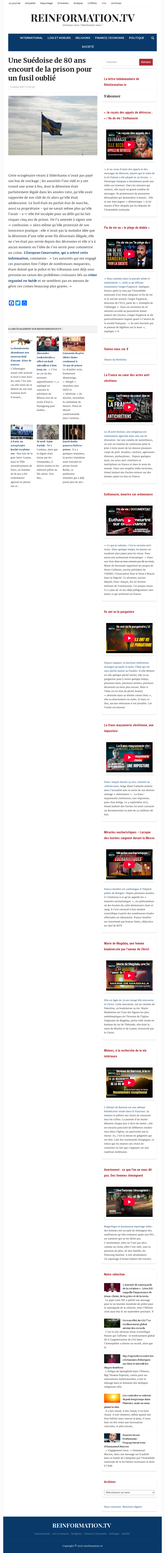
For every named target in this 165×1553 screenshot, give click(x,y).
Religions (83, 37)
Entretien (63, 3)
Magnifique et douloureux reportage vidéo (128, 1226)
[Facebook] (1, 17)
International (31, 37)
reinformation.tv (83, 17)
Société (88, 46)
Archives (116, 3)
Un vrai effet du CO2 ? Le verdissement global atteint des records (137, 1324)
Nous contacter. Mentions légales (123, 1506)
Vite (104, 3)
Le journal (14, 3)
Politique (136, 37)
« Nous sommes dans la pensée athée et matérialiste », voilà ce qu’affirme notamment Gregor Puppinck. (127, 282)
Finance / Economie (109, 37)
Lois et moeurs (59, 37)
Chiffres (92, 3)
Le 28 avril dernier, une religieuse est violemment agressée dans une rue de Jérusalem (125, 436)
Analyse (78, 3)
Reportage (46, 3)
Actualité (30, 3)
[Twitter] (1, 18)
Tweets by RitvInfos (115, 359)
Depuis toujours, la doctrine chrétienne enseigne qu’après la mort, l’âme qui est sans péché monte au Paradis (127, 666)
